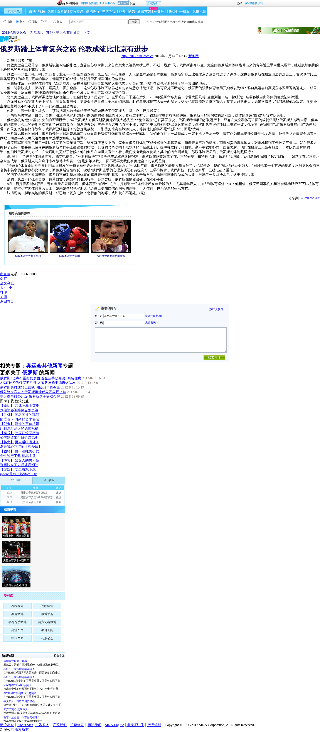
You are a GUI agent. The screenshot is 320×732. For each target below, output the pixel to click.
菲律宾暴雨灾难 (27, 405)
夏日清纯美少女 (27, 451)
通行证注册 (135, 725)
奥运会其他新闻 (68, 32)
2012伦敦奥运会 (14, 32)
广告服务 (42, 725)
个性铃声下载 (10, 456)
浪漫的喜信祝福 (27, 424)
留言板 (5, 274)
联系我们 (60, 725)
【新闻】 (7, 405)
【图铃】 (7, 451)
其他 (49, 32)
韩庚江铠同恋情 (27, 433)
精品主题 (29, 456)
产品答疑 (154, 725)
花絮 (122, 11)
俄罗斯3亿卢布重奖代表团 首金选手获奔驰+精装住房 (40, 378)
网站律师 (94, 725)
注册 (260, 3)
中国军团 (109, 11)
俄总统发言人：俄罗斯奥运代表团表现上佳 (33, 392)
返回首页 (7, 301)
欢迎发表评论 (312, 198)
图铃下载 (7, 401)
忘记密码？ (151, 322)
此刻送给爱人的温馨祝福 (19, 428)
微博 (50, 11)
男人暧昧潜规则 (27, 442)
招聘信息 (77, 725)
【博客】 (7, 460)
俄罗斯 (30, 372)
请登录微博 (251, 3)
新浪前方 (144, 11)
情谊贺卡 (7, 419)
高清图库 (93, 11)
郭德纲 (172, 11)
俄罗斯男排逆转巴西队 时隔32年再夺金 (30, 387)
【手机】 (7, 415)
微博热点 (152, 3)
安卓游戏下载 (25, 469)
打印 (3, 292)
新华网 (193, 56)
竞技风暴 (199, 11)
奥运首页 (13, 11)
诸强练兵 (36, 32)
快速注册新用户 (154, 315)
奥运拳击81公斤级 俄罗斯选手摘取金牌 (30, 396)
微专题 (62, 11)
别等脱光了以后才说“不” (19, 465)
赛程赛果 (77, 11)
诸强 (131, 11)
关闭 (3, 297)
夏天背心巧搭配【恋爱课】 (21, 447)
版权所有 (22, 729)
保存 (3, 278)
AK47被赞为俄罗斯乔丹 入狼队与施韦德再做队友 (38, 383)
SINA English (114, 725)
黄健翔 (159, 11)
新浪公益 (22, 401)
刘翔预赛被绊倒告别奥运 (19, 410)
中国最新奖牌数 (98, 3)
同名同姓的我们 (27, 415)
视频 (41, 11)
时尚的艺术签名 (27, 419)
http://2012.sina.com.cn (137, 56)
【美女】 (7, 442)
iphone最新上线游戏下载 (18, 474)
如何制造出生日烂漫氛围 (19, 437)
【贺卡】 (7, 424)
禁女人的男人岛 (27, 460)
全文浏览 (7, 283)
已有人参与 (216, 309)
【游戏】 (7, 469)
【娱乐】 (7, 433)
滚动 (32, 11)
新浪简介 (7, 725)
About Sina (25, 725)
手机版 (184, 11)
